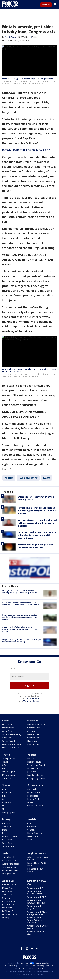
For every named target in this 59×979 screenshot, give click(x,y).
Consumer (6, 826)
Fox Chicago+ (33, 795)
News (46, 477)
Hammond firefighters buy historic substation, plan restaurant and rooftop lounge (19, 629)
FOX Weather (33, 744)
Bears (4, 789)
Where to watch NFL (36, 888)
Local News (7, 724)
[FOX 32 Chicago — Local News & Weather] (10, 4)
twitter (32, 948)
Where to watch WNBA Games (37, 927)
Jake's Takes (32, 789)
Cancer (30, 823)
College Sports (8, 812)
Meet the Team (9, 901)
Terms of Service (31, 701)
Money (6, 819)
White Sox (6, 802)
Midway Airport (9, 775)
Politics (34, 37)
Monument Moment (11, 870)
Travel (5, 761)
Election (30, 758)
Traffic (6, 754)
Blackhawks (7, 792)
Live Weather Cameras (37, 724)
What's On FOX (34, 792)
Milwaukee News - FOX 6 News (37, 858)
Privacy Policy (32, 698)
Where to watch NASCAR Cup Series (36, 901)
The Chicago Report (36, 765)
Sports (6, 785)
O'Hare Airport (8, 771)
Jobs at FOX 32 (8, 904)
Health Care (32, 836)
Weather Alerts (33, 727)
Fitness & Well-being (36, 833)
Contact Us (7, 894)
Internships (7, 907)
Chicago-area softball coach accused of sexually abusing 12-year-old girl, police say (21, 591)
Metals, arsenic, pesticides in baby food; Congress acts (27, 79)
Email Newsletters (10, 891)
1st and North (8, 857)
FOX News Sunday (10, 747)
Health (31, 819)
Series (6, 853)
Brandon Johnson (35, 775)
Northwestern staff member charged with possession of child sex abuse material (37, 523)
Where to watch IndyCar (34, 907)
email (37, 948)
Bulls (4, 795)
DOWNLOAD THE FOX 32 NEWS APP (26, 150)
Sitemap (5, 917)
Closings (31, 731)
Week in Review (9, 860)
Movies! (30, 802)
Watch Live (46, 5)
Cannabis (31, 830)
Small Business (9, 843)
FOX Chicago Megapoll (12, 744)
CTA (4, 765)
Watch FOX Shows (35, 805)
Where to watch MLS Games (36, 932)
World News (7, 731)
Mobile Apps (7, 888)
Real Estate (7, 839)
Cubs (4, 799)
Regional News (36, 853)
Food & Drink (33, 799)
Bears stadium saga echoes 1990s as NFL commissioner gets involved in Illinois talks (20, 603)
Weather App (33, 737)
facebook (21, 948)
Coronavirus (32, 826)
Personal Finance (9, 836)
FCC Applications (9, 914)
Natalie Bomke (11, 37)
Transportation (9, 758)
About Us (8, 880)
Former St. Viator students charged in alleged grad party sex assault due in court (37, 511)
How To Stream (9, 884)
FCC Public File (8, 911)
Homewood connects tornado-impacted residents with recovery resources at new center (20, 617)
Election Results (34, 761)
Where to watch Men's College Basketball (37, 913)
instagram (27, 948)
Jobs (4, 833)
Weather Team (34, 734)
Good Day (6, 737)
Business (6, 823)
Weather (32, 720)
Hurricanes (32, 741)
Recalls (30, 839)
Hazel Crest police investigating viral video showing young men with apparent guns (37, 535)
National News (8, 727)
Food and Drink (28, 477)
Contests (6, 898)
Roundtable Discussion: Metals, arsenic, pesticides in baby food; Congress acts (29, 370)
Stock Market (8, 846)
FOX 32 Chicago (24, 37)
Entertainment (36, 785)
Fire (3, 805)
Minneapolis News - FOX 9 (36, 870)
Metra (5, 768)
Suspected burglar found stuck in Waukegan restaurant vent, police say (21, 640)
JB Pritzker (31, 771)
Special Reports (9, 741)
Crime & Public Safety (11, 734)
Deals (4, 830)
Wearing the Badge (10, 864)
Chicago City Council (36, 778)
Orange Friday (8, 873)
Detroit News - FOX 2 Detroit (36, 864)
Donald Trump (33, 768)
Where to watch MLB (36, 897)
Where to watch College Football (34, 892)
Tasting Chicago (9, 867)
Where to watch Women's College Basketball (35, 920)
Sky (3, 809)
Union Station (8, 778)
